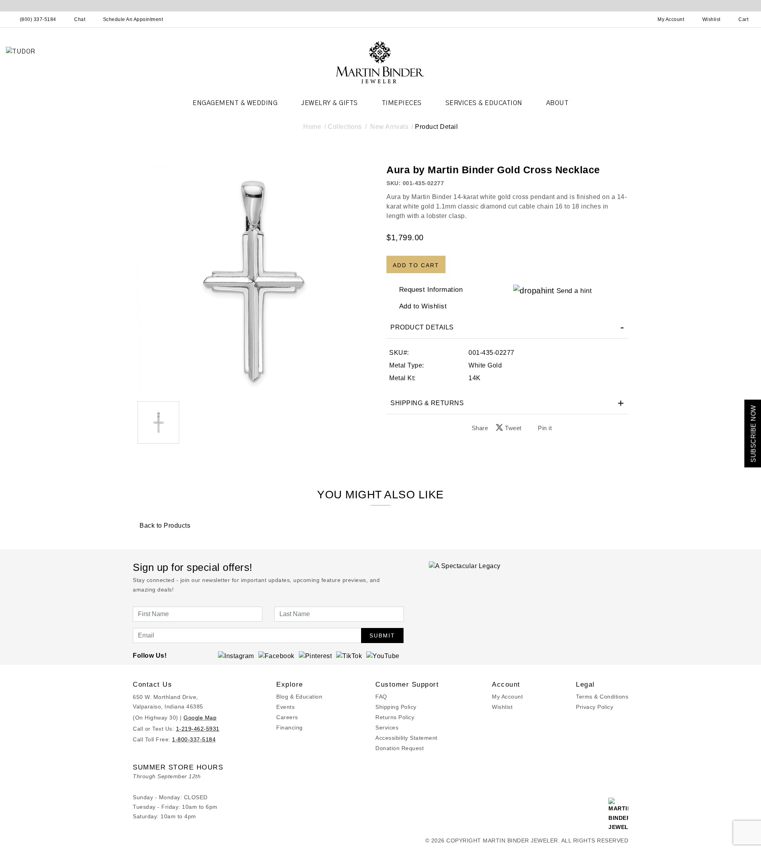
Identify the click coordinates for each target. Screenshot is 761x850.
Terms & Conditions (602, 696)
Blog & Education (299, 696)
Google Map (200, 717)
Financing (289, 727)
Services (386, 727)
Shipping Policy (396, 707)
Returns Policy (394, 717)
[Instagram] (236, 655)
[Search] (636, 19)
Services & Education (484, 103)
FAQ (381, 696)
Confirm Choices (380, 478)
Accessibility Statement (406, 738)
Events (285, 707)
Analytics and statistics (330, 460)
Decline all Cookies (326, 478)
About (557, 103)
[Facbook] (276, 655)
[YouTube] (383, 655)
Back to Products (164, 525)
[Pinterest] (315, 655)
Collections (345, 126)
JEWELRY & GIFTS (329, 103)
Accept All (434, 478)
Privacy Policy (594, 707)
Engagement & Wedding (235, 103)
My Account (507, 696)
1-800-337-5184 (194, 739)
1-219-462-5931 (198, 729)
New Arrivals (389, 126)
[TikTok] (349, 655)
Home (312, 126)
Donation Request (399, 748)
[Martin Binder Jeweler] (380, 62)
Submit (382, 635)
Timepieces (402, 103)
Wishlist (502, 707)
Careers (287, 717)
